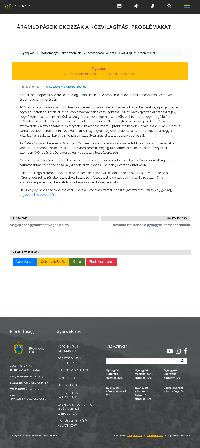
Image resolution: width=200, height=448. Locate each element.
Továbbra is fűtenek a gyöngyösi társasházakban (150, 225)
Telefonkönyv (68, 385)
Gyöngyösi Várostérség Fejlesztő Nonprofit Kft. (143, 393)
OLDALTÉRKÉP (117, 346)
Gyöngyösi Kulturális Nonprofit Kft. (114, 374)
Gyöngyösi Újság (53, 261)
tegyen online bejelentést (38, 195)
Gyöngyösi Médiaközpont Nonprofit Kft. (144, 374)
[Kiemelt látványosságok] (136, 6)
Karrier (77, 261)
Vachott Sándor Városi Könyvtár (173, 389)
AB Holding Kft (155, 435)
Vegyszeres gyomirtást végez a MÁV (39, 225)
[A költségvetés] (153, 6)
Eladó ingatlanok (101, 261)
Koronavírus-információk (68, 349)
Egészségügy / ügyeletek (69, 361)
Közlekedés (66, 378)
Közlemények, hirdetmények (68, 86)
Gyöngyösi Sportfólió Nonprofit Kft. (172, 374)
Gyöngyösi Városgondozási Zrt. (116, 391)
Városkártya (24, 261)
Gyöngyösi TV (134, 435)
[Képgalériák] (119, 6)
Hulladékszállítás (72, 370)
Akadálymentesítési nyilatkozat (72, 423)
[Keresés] (169, 6)
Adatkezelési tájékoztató (67, 395)
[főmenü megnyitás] (191, 7)
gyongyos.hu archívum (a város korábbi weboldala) (76, 409)
